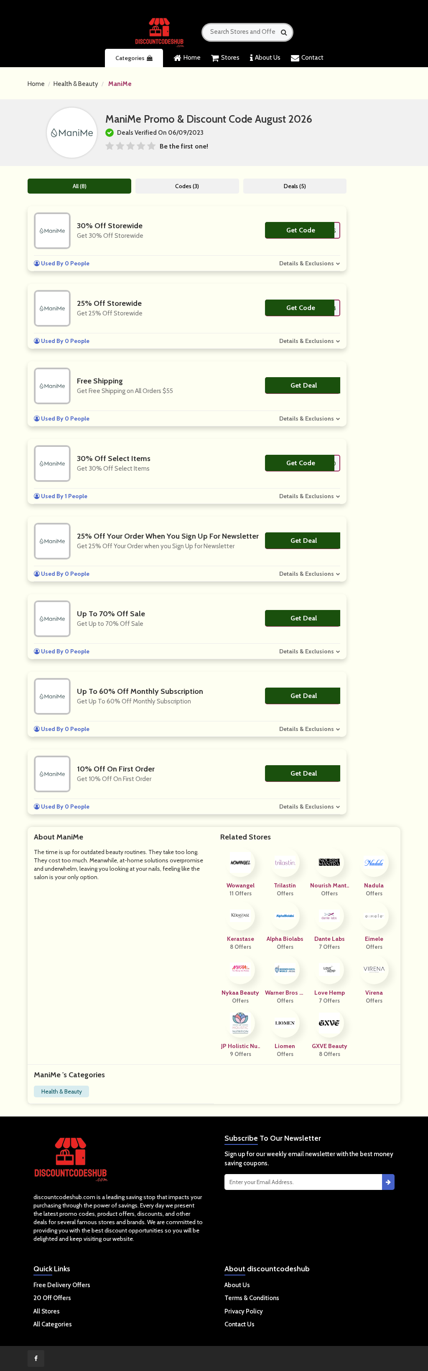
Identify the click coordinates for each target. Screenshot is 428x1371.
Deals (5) (295, 186)
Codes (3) (187, 186)
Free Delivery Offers (61, 1285)
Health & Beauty (76, 84)
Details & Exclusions (306, 263)
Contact (312, 57)
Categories (130, 58)
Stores (230, 57)
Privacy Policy (243, 1311)
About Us (267, 57)
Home (192, 57)
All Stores (46, 1311)
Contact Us (239, 1324)
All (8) (80, 186)
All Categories (52, 1324)
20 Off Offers (52, 1298)
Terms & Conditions (251, 1298)
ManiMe (120, 84)
